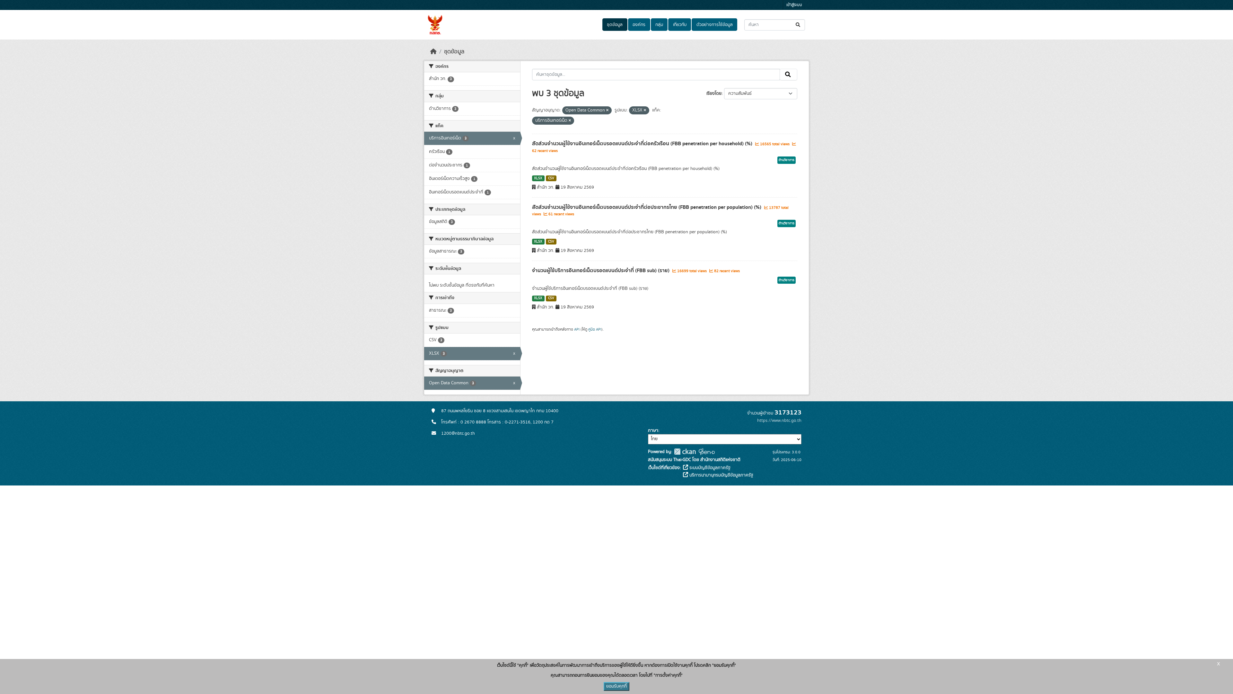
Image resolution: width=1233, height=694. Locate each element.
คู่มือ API (594, 329)
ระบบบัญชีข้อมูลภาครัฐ (709, 468)
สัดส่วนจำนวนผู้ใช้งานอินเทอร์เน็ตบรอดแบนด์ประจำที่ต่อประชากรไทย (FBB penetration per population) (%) (647, 207)
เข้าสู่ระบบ (794, 5)
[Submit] (798, 25)
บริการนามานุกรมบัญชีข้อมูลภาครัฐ (720, 475)
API (577, 329)
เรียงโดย (713, 93)
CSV (551, 178)
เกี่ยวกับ (679, 25)
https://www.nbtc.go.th (779, 420)
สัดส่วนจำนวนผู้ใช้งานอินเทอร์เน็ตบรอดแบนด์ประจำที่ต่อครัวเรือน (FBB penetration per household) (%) (643, 143)
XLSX (538, 178)
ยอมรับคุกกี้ (616, 686)
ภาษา (653, 430)
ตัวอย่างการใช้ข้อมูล (714, 25)
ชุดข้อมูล (615, 25)
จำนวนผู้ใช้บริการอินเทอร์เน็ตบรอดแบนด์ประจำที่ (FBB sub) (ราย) (601, 270)
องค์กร (639, 25)
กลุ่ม (659, 25)
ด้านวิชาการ (786, 160)
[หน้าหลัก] (433, 52)
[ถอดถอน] (607, 110)
